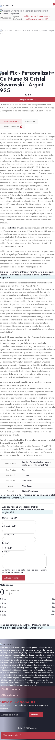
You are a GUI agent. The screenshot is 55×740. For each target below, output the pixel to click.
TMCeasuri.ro (5, 17)
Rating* (5, 543)
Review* (6, 551)
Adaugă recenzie (11, 578)
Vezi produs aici (26, 99)
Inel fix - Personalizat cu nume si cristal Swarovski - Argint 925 (37, 18)
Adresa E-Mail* (9, 526)
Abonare (34, 715)
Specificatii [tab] (30, 121)
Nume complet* (9, 517)
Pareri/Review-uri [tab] (12, 126)
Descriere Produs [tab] (11, 121)
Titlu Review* (8, 534)
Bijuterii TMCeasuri (17, 18)
